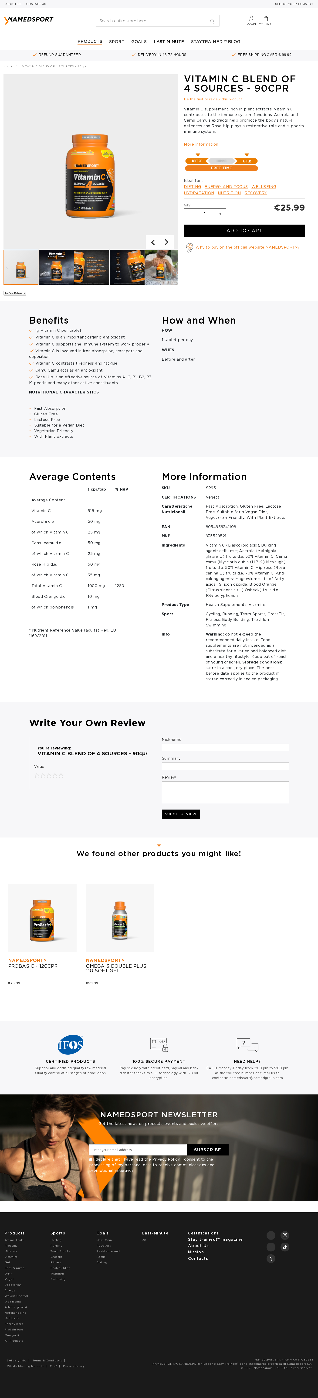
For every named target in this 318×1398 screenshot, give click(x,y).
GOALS (139, 41)
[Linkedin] (271, 1247)
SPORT (116, 41)
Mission (196, 1252)
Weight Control (16, 1296)
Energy (10, 1290)
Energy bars (14, 1324)
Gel (7, 1262)
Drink (8, 1273)
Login (251, 23)
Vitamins (11, 1256)
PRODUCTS (90, 41)
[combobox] (158, 21)
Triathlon (57, 1273)
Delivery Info (16, 1360)
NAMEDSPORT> (27, 960)
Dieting (192, 187)
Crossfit (56, 1256)
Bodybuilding (61, 1268)
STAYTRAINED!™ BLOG (215, 41)
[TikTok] (285, 1247)
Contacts (198, 1258)
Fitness (56, 1262)
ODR (53, 1366)
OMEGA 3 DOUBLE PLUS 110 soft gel (116, 968)
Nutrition (229, 193)
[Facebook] (271, 1235)
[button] (153, 242)
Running (56, 1245)
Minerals (11, 1251)
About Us (198, 1246)
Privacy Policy (165, 1159)
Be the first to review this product (213, 99)
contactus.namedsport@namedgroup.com (247, 1078)
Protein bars (14, 1329)
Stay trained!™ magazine (215, 1239)
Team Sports (60, 1251)
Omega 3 (12, 1335)
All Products (14, 1340)
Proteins (11, 1245)
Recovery (256, 193)
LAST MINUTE (169, 41)
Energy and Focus (226, 187)
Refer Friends (14, 293)
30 (144, 1240)
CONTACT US (36, 4)
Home (8, 66)
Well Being (13, 1301)
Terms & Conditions (47, 1360)
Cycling (56, 1240)
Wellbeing (263, 187)
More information (201, 144)
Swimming (58, 1279)
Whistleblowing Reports (25, 1366)
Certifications (203, 1233)
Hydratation (199, 193)
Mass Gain (104, 1240)
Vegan (9, 1279)
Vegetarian (13, 1284)
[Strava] (271, 1258)
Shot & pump (14, 1268)
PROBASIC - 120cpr (33, 966)
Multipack (12, 1318)
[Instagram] (285, 1235)
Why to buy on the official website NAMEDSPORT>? (248, 247)
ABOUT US (13, 4)
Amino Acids (14, 1240)
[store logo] (42, 20)
